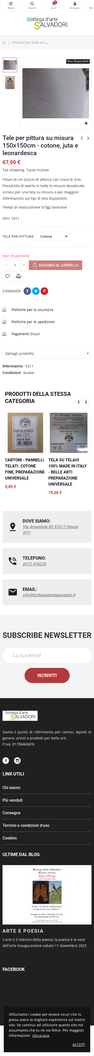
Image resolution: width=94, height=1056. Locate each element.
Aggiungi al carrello (58, 265)
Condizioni (12, 372)
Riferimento (13, 366)
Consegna (12, 812)
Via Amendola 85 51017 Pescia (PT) (50, 529)
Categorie (11, 5)
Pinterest (44, 291)
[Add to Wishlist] (8, 276)
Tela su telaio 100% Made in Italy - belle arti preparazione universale (67, 472)
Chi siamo (11, 787)
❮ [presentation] (78, 401)
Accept (78, 1044)
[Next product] (88, 138)
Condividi (27, 291)
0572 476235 (34, 564)
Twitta (36, 291)
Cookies (10, 838)
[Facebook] (6, 760)
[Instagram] (17, 760)
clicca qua (40, 1035)
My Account (74, 5)
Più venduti (13, 800)
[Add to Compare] (19, 276)
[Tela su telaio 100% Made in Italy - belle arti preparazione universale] (69, 433)
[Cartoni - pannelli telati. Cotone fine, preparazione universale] (25, 433)
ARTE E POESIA (23, 931)
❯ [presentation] (86, 401)
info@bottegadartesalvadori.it (49, 595)
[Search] (32, 5)
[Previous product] (81, 138)
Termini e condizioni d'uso (26, 825)
